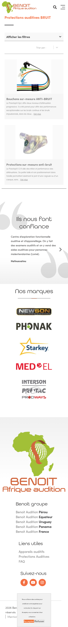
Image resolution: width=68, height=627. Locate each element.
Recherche (55, 7)
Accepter (29, 621)
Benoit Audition (32, 512)
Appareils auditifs (31, 551)
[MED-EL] (34, 369)
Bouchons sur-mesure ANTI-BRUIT (29, 99)
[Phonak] (34, 329)
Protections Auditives (34, 556)
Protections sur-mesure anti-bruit (29, 164)
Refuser (39, 621)
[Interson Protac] (34, 400)
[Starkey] (34, 355)
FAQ (22, 561)
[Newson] (34, 315)
